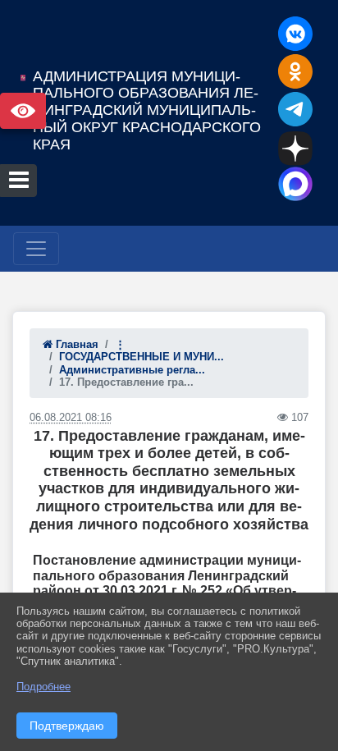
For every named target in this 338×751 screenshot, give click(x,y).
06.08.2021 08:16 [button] (71, 417)
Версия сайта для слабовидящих (23, 111)
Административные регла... (132, 370)
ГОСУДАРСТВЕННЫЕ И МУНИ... (141, 356)
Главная (75, 344)
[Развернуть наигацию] (36, 248)
